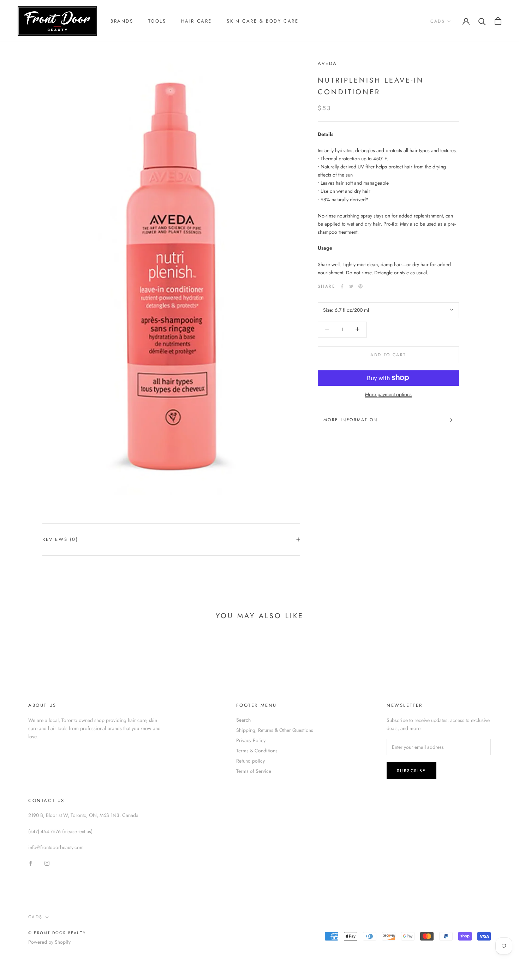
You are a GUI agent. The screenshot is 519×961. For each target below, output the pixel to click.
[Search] (482, 21)
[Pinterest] (360, 286)
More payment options (388, 394)
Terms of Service (253, 771)
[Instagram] (46, 863)
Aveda (327, 63)
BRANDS (122, 21)
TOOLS (157, 21)
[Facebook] (342, 286)
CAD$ (437, 21)
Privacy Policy (251, 740)
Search (243, 719)
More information (350, 420)
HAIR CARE (196, 21)
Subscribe (411, 771)
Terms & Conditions (257, 750)
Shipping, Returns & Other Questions (274, 730)
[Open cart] (498, 21)
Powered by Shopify (49, 941)
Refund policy (250, 760)
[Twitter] (351, 286)
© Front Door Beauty (57, 933)
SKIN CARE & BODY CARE (263, 21)
